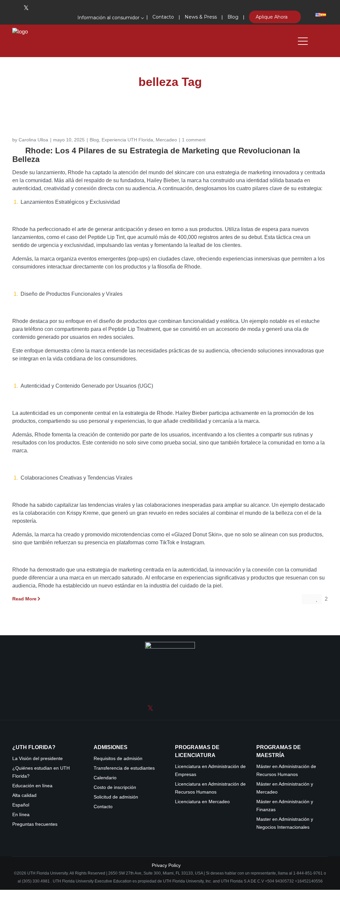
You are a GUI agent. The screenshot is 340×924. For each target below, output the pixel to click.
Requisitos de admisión (118, 758)
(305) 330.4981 (36, 881)
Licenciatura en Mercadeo (202, 801)
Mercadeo (166, 139)
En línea (21, 814)
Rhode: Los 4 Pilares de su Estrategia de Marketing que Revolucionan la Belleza (156, 155)
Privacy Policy (166, 865)
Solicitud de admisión (116, 797)
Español (20, 805)
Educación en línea (32, 785)
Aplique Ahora (272, 17)
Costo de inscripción (115, 787)
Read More (24, 598)
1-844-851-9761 (308, 873)
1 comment (194, 139)
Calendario (105, 777)
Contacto (103, 806)
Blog (94, 139)
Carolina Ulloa (33, 139)
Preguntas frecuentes (34, 824)
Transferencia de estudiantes (124, 768)
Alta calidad (24, 795)
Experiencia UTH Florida (127, 139)
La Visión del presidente (37, 758)
